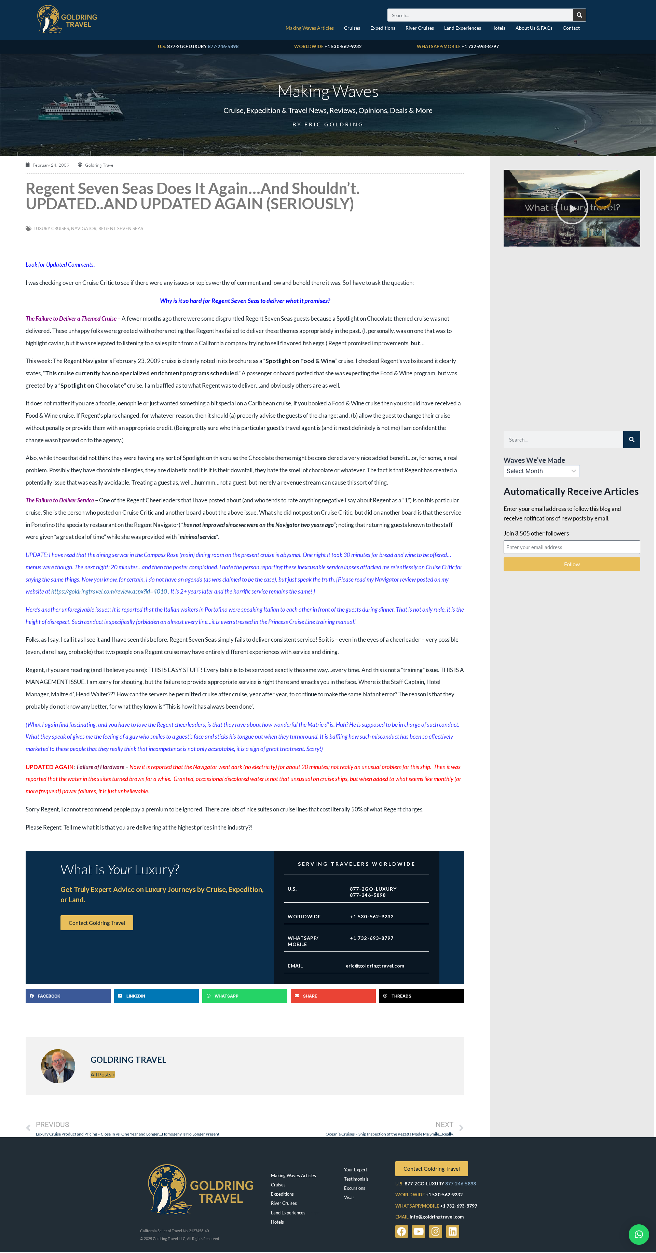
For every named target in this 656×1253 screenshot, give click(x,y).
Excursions (354, 1188)
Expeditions (382, 28)
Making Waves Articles (310, 28)
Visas (349, 1197)
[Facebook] (401, 1231)
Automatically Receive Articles (571, 491)
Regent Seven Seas (120, 228)
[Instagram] (435, 1231)
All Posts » (103, 1074)
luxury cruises (51, 228)
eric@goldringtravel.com (375, 966)
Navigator (83, 228)
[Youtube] (418, 1231)
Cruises (352, 28)
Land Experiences (462, 28)
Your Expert (355, 1169)
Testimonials (356, 1179)
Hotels (498, 28)
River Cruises (420, 28)
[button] (68, 996)
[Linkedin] (452, 1231)
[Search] (579, 15)
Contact (571, 28)
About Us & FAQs (534, 28)
